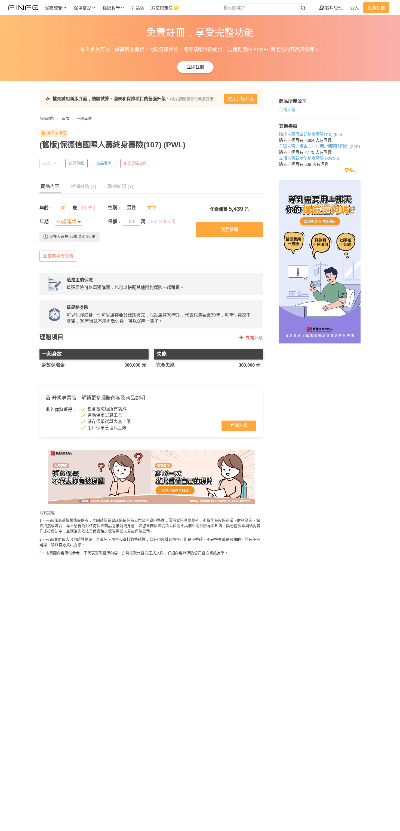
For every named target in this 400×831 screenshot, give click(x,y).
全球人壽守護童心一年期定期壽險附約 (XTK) (319, 146)
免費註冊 (376, 8)
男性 (131, 207)
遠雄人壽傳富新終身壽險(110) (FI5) (310, 134)
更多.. (350, 170)
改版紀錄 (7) (120, 186)
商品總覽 (47, 118)
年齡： (46, 208)
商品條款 (76, 163)
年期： (46, 221)
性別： (115, 207)
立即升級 (239, 425)
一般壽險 (84, 118)
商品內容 (50, 186)
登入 (354, 8)
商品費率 (104, 163)
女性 (151, 207)
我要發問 (229, 229)
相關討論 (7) (83, 186)
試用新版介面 (241, 98)
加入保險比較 (135, 163)
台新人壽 (287, 109)
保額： (115, 221)
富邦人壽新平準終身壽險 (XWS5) (309, 158)
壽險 (65, 118)
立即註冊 (195, 67)
